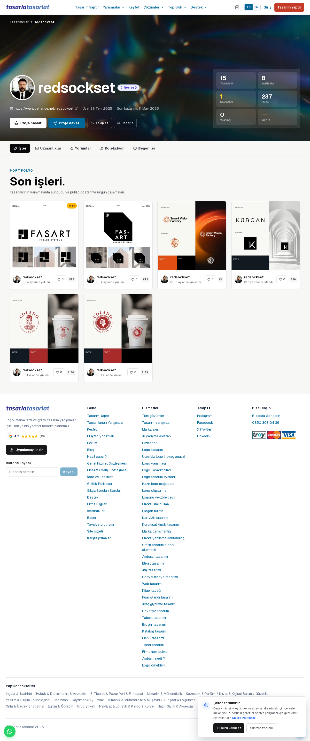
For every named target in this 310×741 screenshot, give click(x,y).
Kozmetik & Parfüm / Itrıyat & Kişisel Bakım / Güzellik (227, 693)
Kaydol (69, 472)
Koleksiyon (114, 148)
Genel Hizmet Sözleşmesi (107, 463)
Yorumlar (83, 148)
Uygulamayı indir (29, 450)
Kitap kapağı (151, 590)
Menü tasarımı (153, 638)
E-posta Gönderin (266, 416)
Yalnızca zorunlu (261, 728)
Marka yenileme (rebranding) (164, 538)
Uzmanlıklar (50, 148)
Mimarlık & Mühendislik (164, 693)
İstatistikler (96, 511)
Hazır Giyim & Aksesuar (176, 706)
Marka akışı (150, 429)
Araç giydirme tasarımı (159, 604)
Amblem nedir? (153, 658)
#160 (71, 372)
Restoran (61, 700)
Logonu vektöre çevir (159, 497)
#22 (145, 279)
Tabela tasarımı (154, 618)
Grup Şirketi (86, 706)
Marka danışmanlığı (156, 531)
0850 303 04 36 (265, 422)
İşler (22, 148)
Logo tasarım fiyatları (158, 477)
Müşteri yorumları (100, 436)
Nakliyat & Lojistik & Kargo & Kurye (126, 706)
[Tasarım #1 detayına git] (192, 235)
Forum (92, 443)
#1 (220, 279)
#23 (71, 279)
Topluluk (175, 7)
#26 (293, 279)
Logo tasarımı (152, 450)
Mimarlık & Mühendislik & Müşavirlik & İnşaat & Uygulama (151, 700)
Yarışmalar (111, 7)
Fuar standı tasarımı (157, 597)
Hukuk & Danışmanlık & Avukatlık (61, 693)
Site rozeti (95, 531)
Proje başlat (31, 123)
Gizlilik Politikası (99, 484)
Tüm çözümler (153, 416)
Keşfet (134, 7)
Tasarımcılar (19, 22)
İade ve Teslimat (100, 477)
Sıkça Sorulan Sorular (104, 490)
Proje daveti (69, 123)
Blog (90, 450)
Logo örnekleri (153, 665)
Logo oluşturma (154, 490)
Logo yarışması (154, 463)
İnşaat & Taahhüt (19, 693)
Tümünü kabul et (229, 728)
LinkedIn (203, 436)
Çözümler (151, 7)
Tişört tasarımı (153, 645)
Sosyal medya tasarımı (160, 577)
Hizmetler (149, 443)
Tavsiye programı (100, 524)
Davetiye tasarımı (156, 611)
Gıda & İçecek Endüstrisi (25, 706)
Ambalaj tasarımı (155, 556)
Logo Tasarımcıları (156, 470)
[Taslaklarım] (237, 7)
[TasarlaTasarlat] (27, 409)
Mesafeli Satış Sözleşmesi (107, 470)
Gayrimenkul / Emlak (88, 700)
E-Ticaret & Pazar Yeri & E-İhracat (117, 693)
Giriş (267, 7)
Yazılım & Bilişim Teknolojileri (28, 700)
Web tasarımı (152, 584)
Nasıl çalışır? (97, 456)
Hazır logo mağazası (158, 484)
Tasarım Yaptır (87, 7)
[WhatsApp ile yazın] (10, 731)
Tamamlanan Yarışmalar (105, 422)
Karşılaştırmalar (99, 538)
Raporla (127, 123)
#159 (145, 372)
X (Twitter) (204, 429)
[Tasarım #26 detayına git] (266, 235)
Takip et (102, 123)
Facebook (205, 422)
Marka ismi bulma (155, 504)
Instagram (204, 416)
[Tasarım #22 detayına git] (118, 235)
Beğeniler (146, 148)
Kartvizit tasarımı (155, 518)
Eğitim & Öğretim (60, 706)
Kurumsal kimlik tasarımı (160, 524)
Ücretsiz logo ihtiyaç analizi (163, 456)
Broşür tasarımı (154, 624)
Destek (197, 7)
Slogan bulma (152, 511)
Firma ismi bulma (155, 651)
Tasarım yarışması (156, 422)
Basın (91, 518)
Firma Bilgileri (97, 504)
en (256, 7)
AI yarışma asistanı (156, 436)
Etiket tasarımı (153, 563)
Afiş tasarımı (151, 570)
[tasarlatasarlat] (27, 7)
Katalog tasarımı (154, 631)
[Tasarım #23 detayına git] (44, 235)
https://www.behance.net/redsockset (44, 108)
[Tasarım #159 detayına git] (118, 328)
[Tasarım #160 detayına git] (44, 328)
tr (249, 7)
